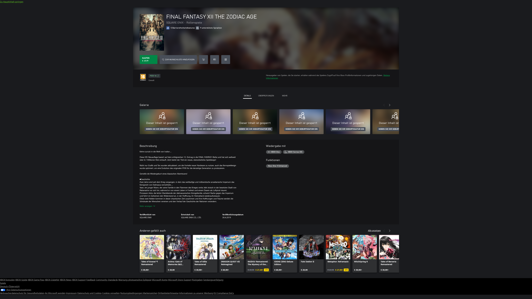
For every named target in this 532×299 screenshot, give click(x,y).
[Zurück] (384, 105)
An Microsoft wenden (55, 293)
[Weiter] (389, 105)
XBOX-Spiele (21, 279)
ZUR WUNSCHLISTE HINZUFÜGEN (179, 59)
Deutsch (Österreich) (10, 286)
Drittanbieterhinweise (168, 293)
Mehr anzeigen (146, 206)
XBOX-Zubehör (52, 279)
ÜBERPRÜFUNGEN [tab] (266, 95)
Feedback (90, 279)
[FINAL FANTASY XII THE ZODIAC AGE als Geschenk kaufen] (214, 59)
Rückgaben (197, 279)
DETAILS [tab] (247, 95)
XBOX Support (79, 279)
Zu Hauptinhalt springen (11, 1)
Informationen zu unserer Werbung (196, 293)
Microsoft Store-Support (179, 279)
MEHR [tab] (284, 95)
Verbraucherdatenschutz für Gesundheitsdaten (22, 293)
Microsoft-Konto (159, 279)
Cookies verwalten (111, 293)
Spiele (3, 283)
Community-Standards (107, 279)
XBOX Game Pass (36, 279)
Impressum (71, 293)
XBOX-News (65, 279)
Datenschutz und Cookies (89, 293)
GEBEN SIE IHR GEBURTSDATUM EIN (162, 129)
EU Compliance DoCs (224, 293)
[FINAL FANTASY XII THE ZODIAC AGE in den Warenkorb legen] (203, 59)
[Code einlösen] (225, 59)
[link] (152, 254)
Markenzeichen (150, 293)
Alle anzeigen (374, 230)
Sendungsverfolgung (213, 279)
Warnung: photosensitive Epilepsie (134, 279)
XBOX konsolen (7, 279)
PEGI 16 (153, 76)
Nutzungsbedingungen (131, 293)
